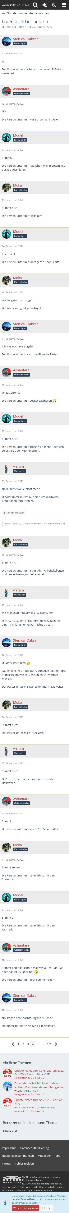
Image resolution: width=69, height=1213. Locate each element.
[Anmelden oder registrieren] (45, 5)
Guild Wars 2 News (24, 1074)
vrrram (37, 523)
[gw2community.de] (15, 5)
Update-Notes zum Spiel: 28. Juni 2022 (39, 1070)
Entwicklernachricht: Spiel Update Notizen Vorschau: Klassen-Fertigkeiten (39, 1085)
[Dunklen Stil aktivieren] (54, 5)
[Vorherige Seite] (13, 1044)
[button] (64, 5)
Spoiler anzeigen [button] (15, 512)
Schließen (47, 1208)
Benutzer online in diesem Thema (30, 1122)
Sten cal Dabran (16, 27)
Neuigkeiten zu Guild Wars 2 (29, 1077)
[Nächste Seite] (56, 1044)
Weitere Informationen (25, 1208)
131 (49, 1044)
